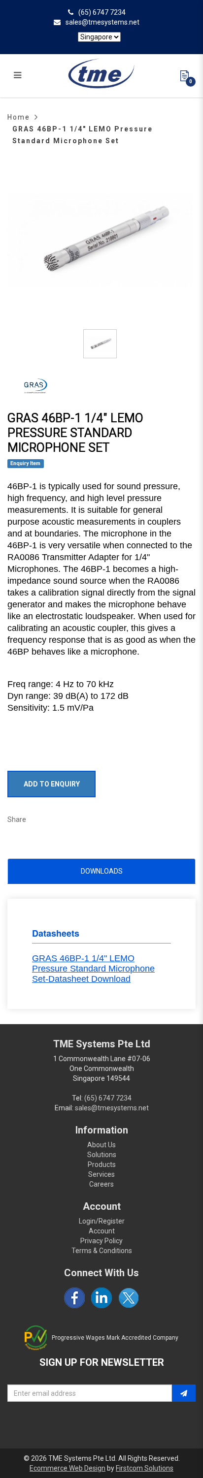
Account (102, 1231)
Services (101, 1174)
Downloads (102, 871)
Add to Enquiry (52, 784)
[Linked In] (101, 1298)
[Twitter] (128, 1298)
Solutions (101, 1155)
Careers (101, 1184)
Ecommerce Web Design (67, 1468)
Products (102, 1164)
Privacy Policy (101, 1241)
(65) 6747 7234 (102, 12)
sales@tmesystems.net (102, 22)
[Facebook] (74, 1298)
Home (18, 117)
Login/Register (102, 1221)
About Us (101, 1145)
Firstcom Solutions (144, 1468)
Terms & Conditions (101, 1251)
